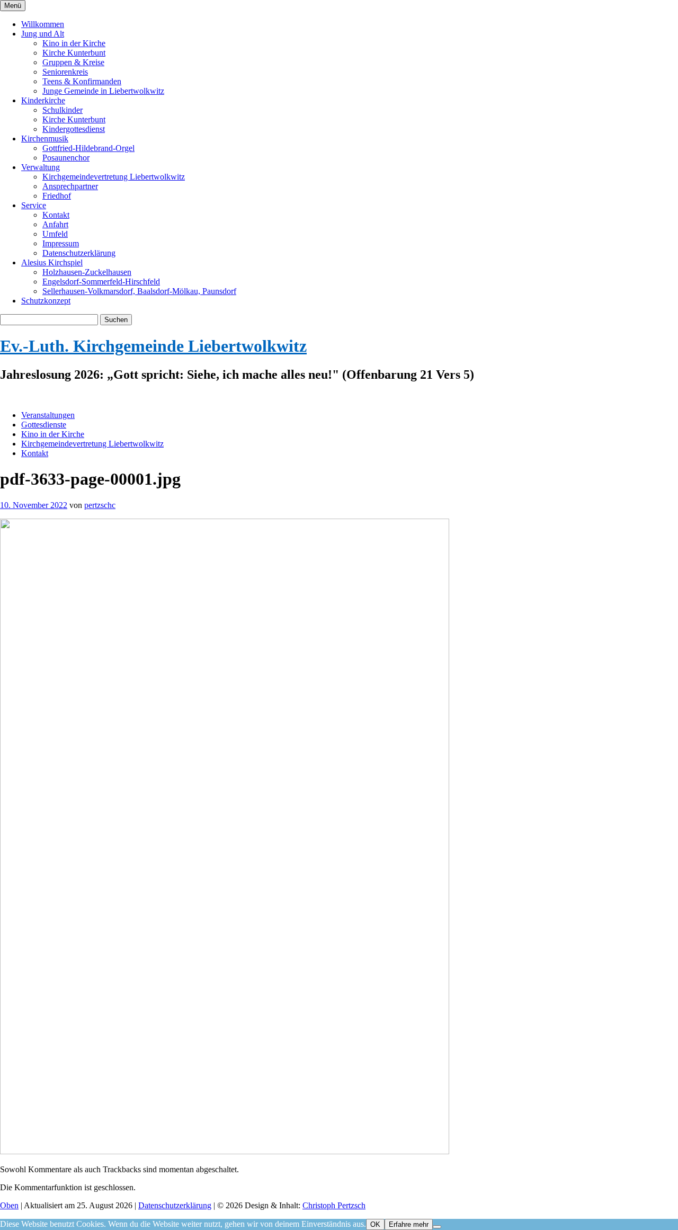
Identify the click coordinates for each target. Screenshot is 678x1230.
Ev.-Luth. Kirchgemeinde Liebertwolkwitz (153, 345)
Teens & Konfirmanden (81, 81)
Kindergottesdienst (73, 128)
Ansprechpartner (70, 186)
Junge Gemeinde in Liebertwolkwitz (103, 90)
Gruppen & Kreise (73, 62)
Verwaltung (40, 167)
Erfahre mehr (409, 1224)
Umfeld (55, 233)
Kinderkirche (43, 100)
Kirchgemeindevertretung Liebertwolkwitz (113, 176)
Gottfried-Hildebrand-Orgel (88, 148)
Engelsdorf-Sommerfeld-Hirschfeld (101, 281)
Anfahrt (55, 224)
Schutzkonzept (45, 300)
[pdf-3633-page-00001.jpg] (224, 1151)
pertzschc (99, 505)
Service (33, 205)
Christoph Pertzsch (333, 1205)
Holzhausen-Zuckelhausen (86, 272)
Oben (9, 1205)
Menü (12, 6)
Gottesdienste (43, 424)
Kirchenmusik (44, 138)
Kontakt (55, 214)
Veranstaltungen (48, 415)
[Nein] (437, 1226)
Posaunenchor (66, 157)
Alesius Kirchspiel (52, 262)
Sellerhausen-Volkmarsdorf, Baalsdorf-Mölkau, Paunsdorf (139, 291)
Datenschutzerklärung (78, 252)
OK (375, 1224)
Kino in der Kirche (73, 43)
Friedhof (56, 195)
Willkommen (42, 24)
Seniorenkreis (65, 71)
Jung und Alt (42, 33)
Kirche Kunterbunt (73, 52)
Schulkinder (62, 109)
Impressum (60, 243)
